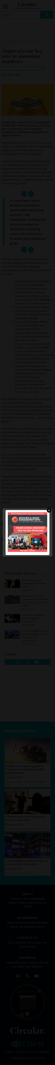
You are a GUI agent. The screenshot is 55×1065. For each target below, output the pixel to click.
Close (49, 510)
